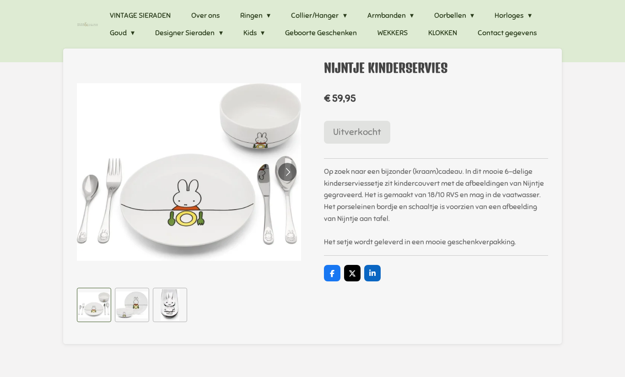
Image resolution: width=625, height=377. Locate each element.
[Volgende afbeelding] (287, 172)
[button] (94, 305)
